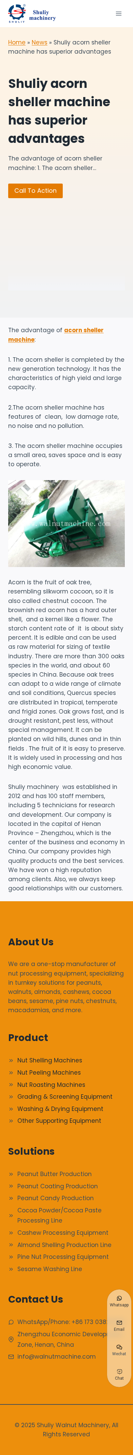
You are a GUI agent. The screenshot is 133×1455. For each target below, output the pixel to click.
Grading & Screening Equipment (65, 1097)
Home (17, 42)
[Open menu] (118, 13)
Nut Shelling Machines (49, 1060)
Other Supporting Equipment (59, 1121)
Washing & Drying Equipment (60, 1109)
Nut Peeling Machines (49, 1073)
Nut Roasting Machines (51, 1085)
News (39, 42)
